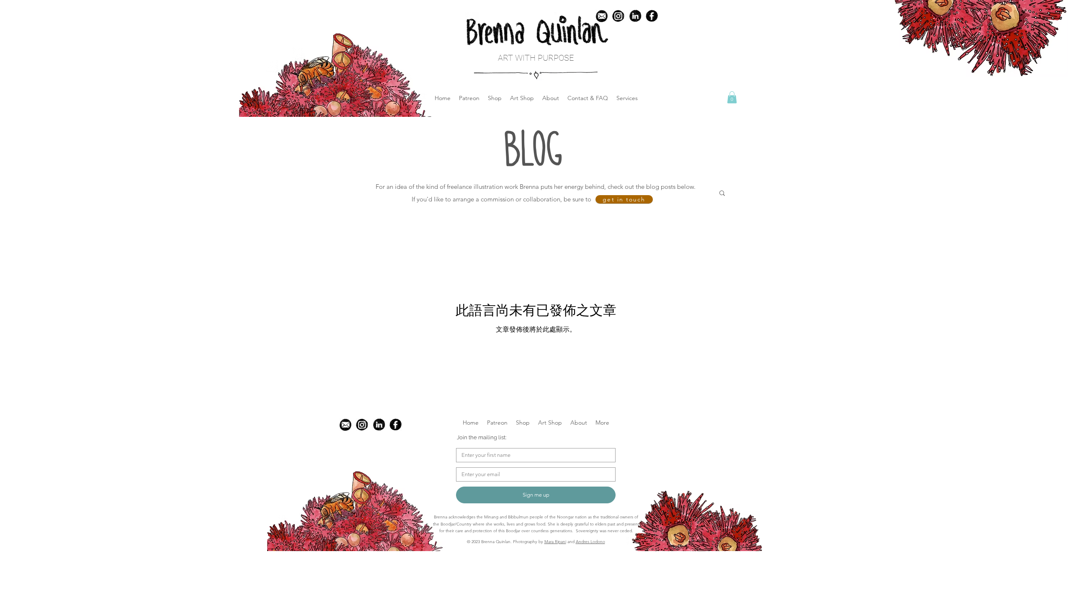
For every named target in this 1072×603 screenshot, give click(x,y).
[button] (495, 98)
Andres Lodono (590, 541)
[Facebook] (652, 16)
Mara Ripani (555, 541)
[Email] (345, 424)
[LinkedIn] (635, 16)
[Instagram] (362, 424)
